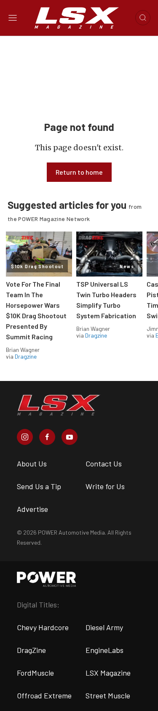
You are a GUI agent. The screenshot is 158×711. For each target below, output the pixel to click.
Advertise (32, 509)
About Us (32, 463)
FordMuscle (35, 672)
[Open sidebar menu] (13, 17)
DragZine (31, 650)
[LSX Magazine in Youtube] (70, 437)
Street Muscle (108, 695)
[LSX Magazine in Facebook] (47, 437)
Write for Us (105, 486)
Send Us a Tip (39, 486)
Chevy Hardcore (43, 627)
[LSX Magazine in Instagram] (25, 437)
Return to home (79, 172)
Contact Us (104, 463)
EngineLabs (104, 650)
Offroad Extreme (44, 695)
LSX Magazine (108, 672)
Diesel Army (104, 627)
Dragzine (26, 356)
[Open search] (142, 17)
